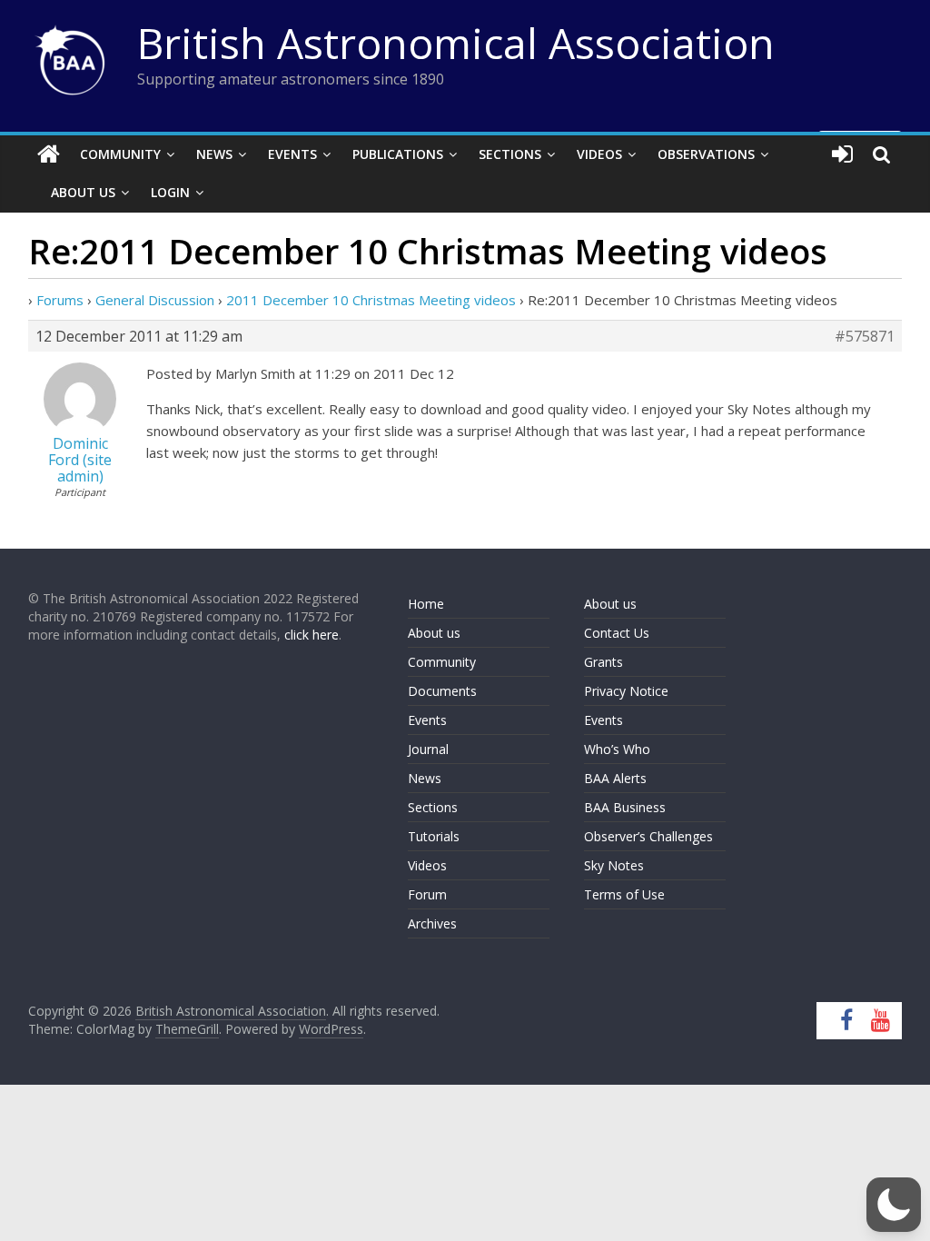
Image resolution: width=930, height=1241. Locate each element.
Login (170, 192)
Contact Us (616, 632)
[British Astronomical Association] (48, 154)
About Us (83, 192)
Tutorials (434, 836)
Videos (599, 154)
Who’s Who (617, 749)
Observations (706, 154)
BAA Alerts (615, 778)
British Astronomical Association (456, 43)
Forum (427, 894)
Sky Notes (614, 865)
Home (426, 603)
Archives (432, 923)
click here (311, 634)
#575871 (865, 336)
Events (292, 154)
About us (434, 632)
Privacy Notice (626, 691)
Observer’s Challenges (648, 836)
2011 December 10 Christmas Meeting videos (371, 300)
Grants (603, 661)
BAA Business (625, 807)
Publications (397, 154)
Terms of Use (624, 894)
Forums (60, 300)
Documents (442, 691)
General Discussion (154, 300)
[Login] (842, 154)
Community (120, 154)
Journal (428, 749)
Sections (510, 154)
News (214, 154)
